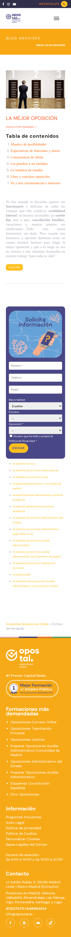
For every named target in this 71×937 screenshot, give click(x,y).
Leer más (14, 267)
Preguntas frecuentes (23, 817)
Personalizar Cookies (23, 839)
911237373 (15, 908)
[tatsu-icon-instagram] (8, 4)
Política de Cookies (21, 833)
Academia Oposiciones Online (27, 624)
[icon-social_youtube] (38, 922)
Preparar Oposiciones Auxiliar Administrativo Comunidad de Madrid (35, 750)
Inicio (40, 45)
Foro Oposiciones (24, 794)
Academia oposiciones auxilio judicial (35, 470)
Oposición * (16, 424)
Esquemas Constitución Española (30, 785)
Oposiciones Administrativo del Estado (36, 763)
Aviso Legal (15, 822)
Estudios (14, 412)
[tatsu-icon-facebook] (3, 4)
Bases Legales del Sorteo (26, 844)
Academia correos (24, 463)
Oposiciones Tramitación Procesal (30, 730)
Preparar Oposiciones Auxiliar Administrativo (34, 774)
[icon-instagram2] (25, 922)
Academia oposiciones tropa (30, 477)
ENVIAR (18, 448)
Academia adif (21, 574)
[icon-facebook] (11, 922)
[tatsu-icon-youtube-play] (14, 4)
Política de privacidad (23, 828)
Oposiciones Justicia (27, 739)
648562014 (36, 908)
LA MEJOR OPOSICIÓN (31, 118)
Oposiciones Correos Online (33, 722)
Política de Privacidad (22, 441)
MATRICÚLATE (49, 4)
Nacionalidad (17, 399)
